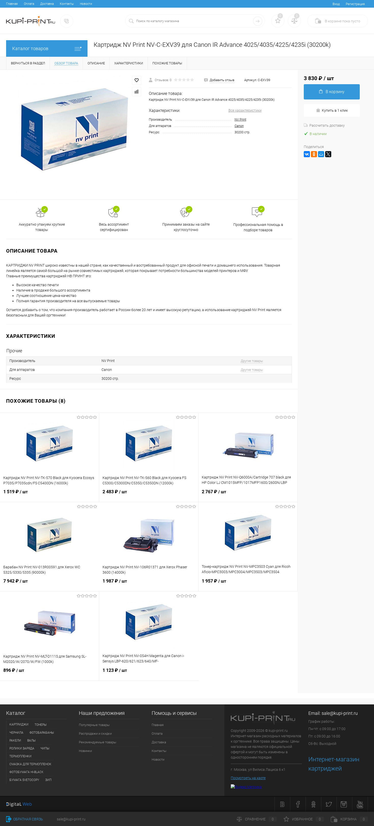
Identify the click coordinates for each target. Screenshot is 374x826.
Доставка (47, 4)
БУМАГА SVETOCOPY (24, 780)
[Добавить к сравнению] (136, 91)
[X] (328, 154)
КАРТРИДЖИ (18, 724)
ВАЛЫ (31, 740)
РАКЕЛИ (15, 740)
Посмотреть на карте (248, 778)
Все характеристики (245, 110)
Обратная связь (27, 819)
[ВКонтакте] (307, 154)
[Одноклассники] (314, 154)
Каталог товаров (30, 48)
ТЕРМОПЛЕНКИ (20, 756)
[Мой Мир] (321, 154)
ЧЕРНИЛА (16, 732)
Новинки (85, 751)
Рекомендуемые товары (97, 742)
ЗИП (48, 780)
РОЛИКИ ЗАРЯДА (21, 748)
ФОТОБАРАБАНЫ (42, 732)
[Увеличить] (74, 134)
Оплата (29, 4)
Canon (239, 126)
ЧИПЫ (44, 748)
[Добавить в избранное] (136, 80)
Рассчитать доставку (327, 125)
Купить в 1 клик (335, 110)
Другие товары (252, 361)
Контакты (67, 4)
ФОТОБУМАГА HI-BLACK (26, 772)
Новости (86, 4)
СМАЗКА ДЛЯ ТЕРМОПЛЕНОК (30, 764)
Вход (336, 4)
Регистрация (355, 4)
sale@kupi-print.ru (340, 713)
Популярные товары (94, 725)
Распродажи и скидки (95, 733)
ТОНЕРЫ (41, 725)
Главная (12, 4)
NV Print (240, 119)
